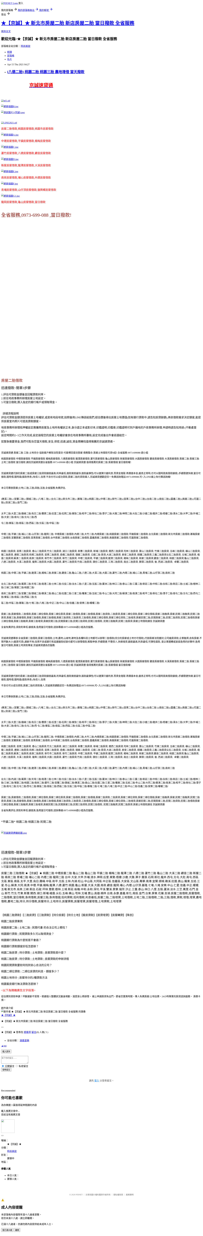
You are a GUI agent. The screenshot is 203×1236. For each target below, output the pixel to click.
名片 (9, 59)
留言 (34, 1032)
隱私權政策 (118, 1195)
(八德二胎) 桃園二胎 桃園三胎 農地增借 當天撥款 (45, 72)
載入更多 (6, 1051)
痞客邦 (27, 1032)
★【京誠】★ (8, 1015)
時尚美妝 (25, 46)
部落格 (10, 55)
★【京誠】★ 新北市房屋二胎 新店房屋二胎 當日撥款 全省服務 (67, 23)
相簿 (9, 52)
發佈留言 (6, 1070)
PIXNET (79, 1195)
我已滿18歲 (7, 1230)
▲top (4, 1045)
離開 (17, 1230)
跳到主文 (6, 31)
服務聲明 (130, 1195)
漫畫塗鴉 (24, 1040)
